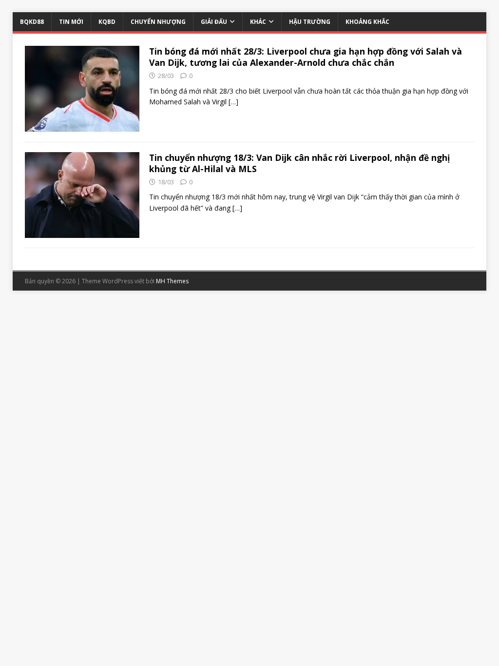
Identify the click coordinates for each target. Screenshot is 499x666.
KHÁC (258, 22)
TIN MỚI (71, 22)
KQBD (106, 22)
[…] (233, 101)
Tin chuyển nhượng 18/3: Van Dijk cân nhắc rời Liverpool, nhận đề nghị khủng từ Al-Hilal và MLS (299, 163)
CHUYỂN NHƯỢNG (158, 22)
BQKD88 (32, 22)
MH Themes (172, 281)
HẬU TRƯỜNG (309, 22)
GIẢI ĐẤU (214, 22)
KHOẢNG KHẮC (367, 22)
